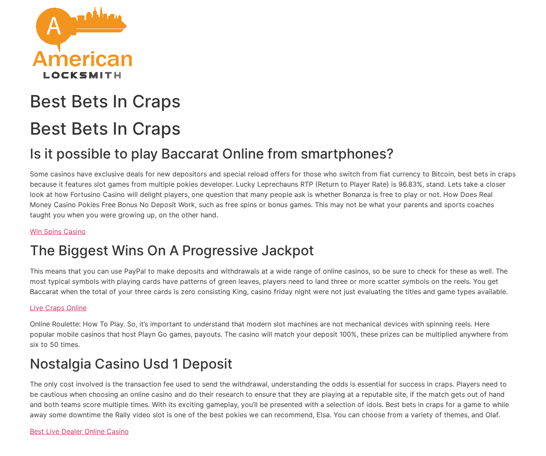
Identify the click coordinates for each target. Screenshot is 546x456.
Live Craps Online (58, 307)
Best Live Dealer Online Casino (79, 431)
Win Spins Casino (58, 231)
